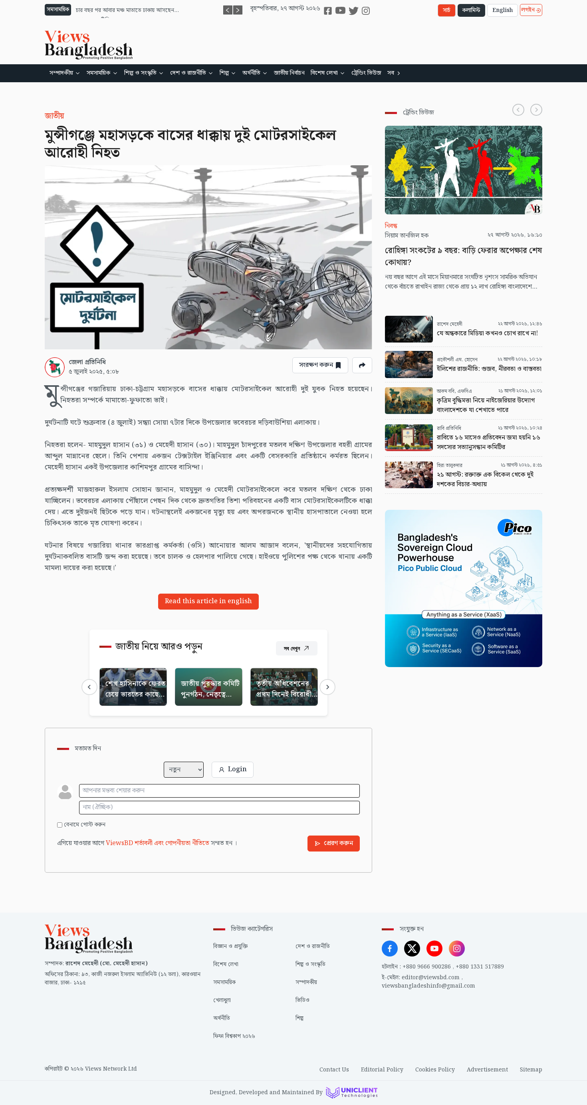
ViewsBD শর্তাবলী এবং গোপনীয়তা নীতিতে (157, 843)
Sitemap (531, 1070)
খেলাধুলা (222, 1000)
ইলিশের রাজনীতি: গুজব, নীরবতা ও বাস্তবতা (436, 351)
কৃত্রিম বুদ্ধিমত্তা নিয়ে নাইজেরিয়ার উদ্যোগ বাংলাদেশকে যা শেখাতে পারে (459, 392)
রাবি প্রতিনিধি (449, 428)
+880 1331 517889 (480, 966)
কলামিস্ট (471, 10)
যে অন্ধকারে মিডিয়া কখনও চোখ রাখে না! (432, 316)
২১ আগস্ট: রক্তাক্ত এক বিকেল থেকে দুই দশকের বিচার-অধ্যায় (455, 461)
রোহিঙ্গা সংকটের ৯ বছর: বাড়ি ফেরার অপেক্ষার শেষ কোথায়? (455, 130)
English (502, 10)
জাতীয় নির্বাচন (289, 73)
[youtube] (340, 11)
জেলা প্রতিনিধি (87, 362)
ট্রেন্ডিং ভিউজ (366, 73)
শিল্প (224, 73)
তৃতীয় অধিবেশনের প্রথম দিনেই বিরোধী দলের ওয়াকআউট (278, 682)
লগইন (528, 10)
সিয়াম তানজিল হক (406, 236)
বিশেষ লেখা (324, 73)
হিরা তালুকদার (449, 465)
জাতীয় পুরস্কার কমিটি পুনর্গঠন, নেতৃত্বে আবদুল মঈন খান (203, 682)
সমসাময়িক (99, 73)
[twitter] (354, 11)
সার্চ (446, 10)
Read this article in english (208, 601)
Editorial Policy (382, 1070)
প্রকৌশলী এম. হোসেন (457, 360)
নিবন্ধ (391, 226)
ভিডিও (302, 1000)
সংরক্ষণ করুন (316, 365)
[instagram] (366, 11)
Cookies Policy (435, 1070)
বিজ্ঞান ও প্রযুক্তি (230, 947)
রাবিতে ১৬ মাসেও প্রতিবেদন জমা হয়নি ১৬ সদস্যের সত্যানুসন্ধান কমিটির (459, 429)
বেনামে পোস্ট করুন (84, 825)
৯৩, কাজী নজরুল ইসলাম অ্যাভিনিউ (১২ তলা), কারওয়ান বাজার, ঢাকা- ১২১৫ (122, 978)
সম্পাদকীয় (61, 73)
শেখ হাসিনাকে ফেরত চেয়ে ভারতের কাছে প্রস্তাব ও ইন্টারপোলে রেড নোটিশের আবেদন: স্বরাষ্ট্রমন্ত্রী (130, 687)
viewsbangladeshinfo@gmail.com (428, 986)
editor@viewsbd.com (431, 977)
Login (237, 769)
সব (390, 73)
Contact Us (334, 1070)
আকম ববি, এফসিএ (454, 391)
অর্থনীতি (251, 73)
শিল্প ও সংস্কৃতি (140, 73)
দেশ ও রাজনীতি (188, 73)
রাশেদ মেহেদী (449, 324)
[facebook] (327, 10)
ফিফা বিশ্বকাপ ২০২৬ (234, 1036)
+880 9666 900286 (427, 966)
